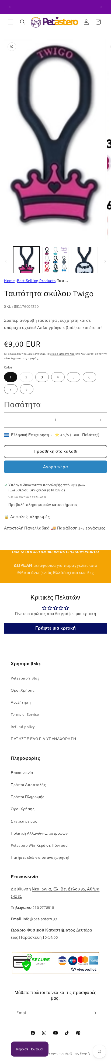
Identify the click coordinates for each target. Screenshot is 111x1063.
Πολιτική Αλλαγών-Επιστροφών (39, 833)
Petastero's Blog (25, 678)
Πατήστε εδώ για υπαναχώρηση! (40, 857)
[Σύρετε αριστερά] (6, 261)
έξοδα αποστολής (62, 354)
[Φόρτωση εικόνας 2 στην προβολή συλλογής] (55, 260)
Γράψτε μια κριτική (55, 628)
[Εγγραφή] (94, 1013)
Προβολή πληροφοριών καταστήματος (43, 504)
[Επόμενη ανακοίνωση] (101, 7)
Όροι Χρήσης (23, 690)
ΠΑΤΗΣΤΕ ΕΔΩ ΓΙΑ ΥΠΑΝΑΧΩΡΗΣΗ (43, 738)
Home (9, 280)
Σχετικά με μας (24, 821)
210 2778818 (43, 907)
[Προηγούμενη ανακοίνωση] (10, 7)
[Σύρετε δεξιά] (105, 261)
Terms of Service (25, 714)
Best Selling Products (36, 280)
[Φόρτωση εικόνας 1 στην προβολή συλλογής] (26, 260)
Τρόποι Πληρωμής (27, 796)
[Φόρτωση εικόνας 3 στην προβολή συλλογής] (84, 260)
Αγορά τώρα (55, 466)
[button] (11, 22)
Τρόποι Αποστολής (28, 784)
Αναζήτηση (21, 702)
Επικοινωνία (22, 772)
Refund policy (23, 726)
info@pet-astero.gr (40, 918)
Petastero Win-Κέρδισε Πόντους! (40, 845)
